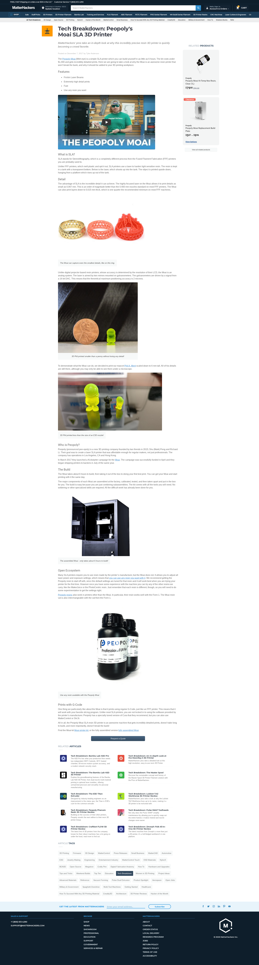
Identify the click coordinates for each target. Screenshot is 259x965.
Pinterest (224, 906)
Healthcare (146, 887)
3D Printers (47, 15)
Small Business (122, 20)
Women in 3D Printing (145, 873)
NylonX (80, 20)
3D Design (47, 20)
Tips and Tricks (65, 873)
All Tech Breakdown (33, 20)
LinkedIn (219, 906)
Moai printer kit (81, 730)
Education (181, 20)
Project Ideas (164, 873)
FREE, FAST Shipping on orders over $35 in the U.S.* (31, 2)
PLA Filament (112, 15)
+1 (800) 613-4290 (76, 2)
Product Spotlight (141, 880)
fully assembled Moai (128, 730)
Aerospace (156, 880)
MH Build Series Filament (180, 15)
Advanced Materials (67, 880)
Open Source (58, 20)
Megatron (89, 867)
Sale (27, 15)
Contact (147, 925)
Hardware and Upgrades (158, 867)
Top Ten (97, 873)
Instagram (213, 906)
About (146, 922)
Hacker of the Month (93, 20)
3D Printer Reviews (138, 894)
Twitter (208, 906)
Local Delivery (151, 933)
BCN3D (62, 867)
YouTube (229, 906)
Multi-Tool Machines (112, 887)
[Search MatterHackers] (198, 8)
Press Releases (120, 853)
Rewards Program (153, 937)
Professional (91, 933)
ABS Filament (126, 15)
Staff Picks (36, 15)
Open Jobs (170, 880)
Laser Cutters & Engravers (235, 15)
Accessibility (150, 956)
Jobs (145, 941)
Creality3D (171, 20)
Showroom (90, 929)
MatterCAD (153, 853)
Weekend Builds (221, 20)
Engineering (89, 860)
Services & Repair (93, 948)
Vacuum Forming (100, 880)
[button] (54, 8)
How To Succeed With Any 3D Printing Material (148, 20)
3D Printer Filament (63, 15)
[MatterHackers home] (23, 8)
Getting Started (131, 887)
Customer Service (61, 2)
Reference (233, 20)
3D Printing (70, 20)
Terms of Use (150, 952)
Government (91, 944)
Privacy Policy (151, 948)
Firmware (77, 853)
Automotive (166, 853)
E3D (61, 860)
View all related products (201, 150)
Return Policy (150, 944)
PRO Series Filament (158, 15)
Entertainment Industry (108, 860)
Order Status (150, 929)
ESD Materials (150, 860)
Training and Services (95, 15)
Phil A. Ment (130, 366)
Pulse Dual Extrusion (121, 880)
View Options (191, 142)
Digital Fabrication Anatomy (122, 867)
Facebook (203, 906)
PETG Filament (141, 15)
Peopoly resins (65, 595)
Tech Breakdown (124, 873)
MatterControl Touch (131, 860)
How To (210, 20)
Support (88, 941)
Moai (117, 460)
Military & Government (196, 20)
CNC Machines (216, 15)
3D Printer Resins (200, 15)
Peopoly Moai (69, 59)
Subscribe (160, 907)
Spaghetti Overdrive (91, 887)
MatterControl (108, 20)
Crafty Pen (102, 867)
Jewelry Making (73, 860)
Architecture (121, 894)
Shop (86, 922)
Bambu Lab (79, 15)
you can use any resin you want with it (127, 578)
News (87, 925)
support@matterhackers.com (27, 925)
